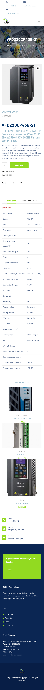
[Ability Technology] (6, 20)
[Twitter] (13, 183)
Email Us (10, 527)
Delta (11, 172)
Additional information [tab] (28, 200)
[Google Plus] (17, 183)
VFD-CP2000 (9, 175)
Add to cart (19, 165)
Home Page (9, 614)
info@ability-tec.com (30, 6)
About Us (8, 618)
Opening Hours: (13, 536)
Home (9, 45)
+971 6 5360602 (11, 6)
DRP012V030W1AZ (22, 418)
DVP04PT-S (22, 454)
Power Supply (24, 415)
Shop (7, 622)
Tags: (3, 175)
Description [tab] (11, 200)
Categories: (5, 172)
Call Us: (10, 518)
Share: (4, 183)
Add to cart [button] (22, 405)
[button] (38, 68)
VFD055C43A (22, 503)
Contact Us (9, 625)
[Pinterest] (21, 183)
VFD (14, 172)
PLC (24, 451)
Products (18, 45)
